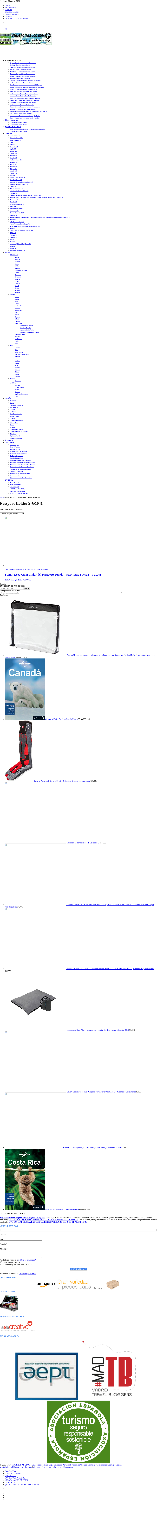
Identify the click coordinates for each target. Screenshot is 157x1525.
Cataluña (12, 418)
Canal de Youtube (15, 447)
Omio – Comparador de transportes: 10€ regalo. (24, 118)
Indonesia (17, 356)
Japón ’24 (13, 149)
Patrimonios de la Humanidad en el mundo (22, 464)
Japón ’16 (13, 186)
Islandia (17, 299)
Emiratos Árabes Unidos (22, 354)
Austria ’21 (13, 164)
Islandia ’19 (13, 171)
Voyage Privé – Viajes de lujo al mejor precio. (23, 89)
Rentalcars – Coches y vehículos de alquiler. (23, 71)
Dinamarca (18, 275)
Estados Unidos (19, 387)
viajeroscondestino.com (42, 1467)
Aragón (12, 403)
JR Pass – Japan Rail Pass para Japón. (21, 82)
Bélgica (17, 266)
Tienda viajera (14, 445)
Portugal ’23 (13, 155)
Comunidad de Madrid (16, 429)
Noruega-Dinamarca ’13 (17, 204)
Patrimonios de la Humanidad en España (22, 467)
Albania (17, 257)
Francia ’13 (13, 202)
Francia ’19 (13, 173)
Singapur (17, 367)
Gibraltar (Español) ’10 (17, 222)
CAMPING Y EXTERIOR (17, 491)
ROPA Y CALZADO (16, 484)
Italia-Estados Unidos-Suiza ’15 (19, 191)
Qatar (16, 365)
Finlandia (17, 283)
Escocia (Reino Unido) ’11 (17, 213)
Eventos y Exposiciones (16, 471)
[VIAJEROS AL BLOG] (26, 44)
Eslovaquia (18, 277)
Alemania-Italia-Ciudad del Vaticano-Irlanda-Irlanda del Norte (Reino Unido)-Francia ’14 (37, 197)
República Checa (20, 334)
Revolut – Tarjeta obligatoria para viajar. (22, 74)
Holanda (17, 290)
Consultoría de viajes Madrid (18, 124)
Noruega (17, 316)
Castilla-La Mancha (16, 414)
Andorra (17, 261)
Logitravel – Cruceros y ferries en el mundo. (23, 102)
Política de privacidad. (27, 1274)
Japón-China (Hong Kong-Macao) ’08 (21, 230)
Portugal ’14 (13, 193)
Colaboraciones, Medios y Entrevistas (21, 478)
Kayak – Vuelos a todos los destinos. (20, 69)
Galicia (12, 425)
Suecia (17, 341)
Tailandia (17, 369)
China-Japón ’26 (15, 135)
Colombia (17, 385)
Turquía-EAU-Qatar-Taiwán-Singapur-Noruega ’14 (25, 195)
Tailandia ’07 (14, 237)
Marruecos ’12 (14, 210)
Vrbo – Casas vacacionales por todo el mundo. (23, 91)
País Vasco (13, 433)
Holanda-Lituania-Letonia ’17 (19, 184)
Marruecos (18, 380)
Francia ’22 (13, 157)
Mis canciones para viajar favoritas (20, 460)
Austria (17, 263)
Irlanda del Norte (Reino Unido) (29, 332)
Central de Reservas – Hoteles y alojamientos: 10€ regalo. (27, 87)
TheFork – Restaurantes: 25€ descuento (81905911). (25, 80)
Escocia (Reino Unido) (26, 325)
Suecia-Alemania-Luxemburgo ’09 (20, 224)
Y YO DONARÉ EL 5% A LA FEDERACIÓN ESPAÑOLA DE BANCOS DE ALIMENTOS (48, 1222)
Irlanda (17, 297)
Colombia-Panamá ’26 (16, 138)
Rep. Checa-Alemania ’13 (17, 199)
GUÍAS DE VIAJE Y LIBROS (18, 493)
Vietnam (17, 376)
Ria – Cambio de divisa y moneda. (20, 78)
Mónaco (17, 314)
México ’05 (13, 248)
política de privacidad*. (27, 1260)
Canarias (12, 409)
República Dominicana (21, 394)
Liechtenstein (18, 305)
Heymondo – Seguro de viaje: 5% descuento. (23, 63)
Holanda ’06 (13, 246)
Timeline (119, 1465)
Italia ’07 (12, 241)
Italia (16, 301)
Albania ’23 (13, 151)
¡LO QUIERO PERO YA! (21, 580)
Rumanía (17, 336)
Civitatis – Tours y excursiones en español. (22, 67)
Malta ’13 (13, 206)
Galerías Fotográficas (16, 458)
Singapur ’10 (14, 215)
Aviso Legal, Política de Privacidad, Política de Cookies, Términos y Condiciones (75, 1465)
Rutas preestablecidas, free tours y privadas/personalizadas (27, 129)
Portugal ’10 (13, 219)
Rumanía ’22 (14, 162)
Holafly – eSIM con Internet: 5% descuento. (23, 76)
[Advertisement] (44, 51)
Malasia (17, 363)
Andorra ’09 (13, 228)
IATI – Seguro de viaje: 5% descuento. (21, 113)
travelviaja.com (26, 1467)
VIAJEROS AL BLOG (21, 1465)
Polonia (17, 319)
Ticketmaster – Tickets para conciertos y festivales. (25, 116)
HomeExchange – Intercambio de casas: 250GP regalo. (26, 85)
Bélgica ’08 (13, 233)
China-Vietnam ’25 (15, 140)
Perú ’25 (12, 142)
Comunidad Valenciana (17, 420)
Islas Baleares (14, 407)
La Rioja (12, 427)
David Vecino (37, 1465)
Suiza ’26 (12, 144)
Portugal (17, 321)
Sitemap (111, 1465)
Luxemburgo (18, 310)
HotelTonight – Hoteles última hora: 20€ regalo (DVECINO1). (28, 111)
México (17, 389)
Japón (16, 358)
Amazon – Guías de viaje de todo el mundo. (23, 96)
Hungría (17, 292)
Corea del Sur (19, 352)
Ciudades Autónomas (16, 438)
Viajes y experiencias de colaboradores (21, 475)
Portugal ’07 (13, 235)
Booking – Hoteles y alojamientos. (20, 65)
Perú (16, 396)
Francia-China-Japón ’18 (17, 177)
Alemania (17, 259)
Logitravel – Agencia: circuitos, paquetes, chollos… (25, 98)
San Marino (18, 339)
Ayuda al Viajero (15, 449)
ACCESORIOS (14, 482)
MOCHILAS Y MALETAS (17, 489)
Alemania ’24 (14, 146)
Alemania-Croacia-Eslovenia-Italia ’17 (21, 182)
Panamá (17, 392)
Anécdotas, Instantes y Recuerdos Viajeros (22, 462)
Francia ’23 (13, 153)
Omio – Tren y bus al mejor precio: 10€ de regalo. (24, 100)
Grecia (17, 288)
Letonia (17, 303)
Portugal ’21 (13, 166)
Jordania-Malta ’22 (16, 160)
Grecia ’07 (13, 239)
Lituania (17, 308)
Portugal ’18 (13, 175)
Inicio (2, 497)
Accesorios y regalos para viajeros (20, 473)
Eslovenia (17, 279)
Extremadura (14, 422)
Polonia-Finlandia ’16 (16, 188)
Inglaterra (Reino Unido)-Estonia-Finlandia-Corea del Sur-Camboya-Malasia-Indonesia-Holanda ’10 (40, 217)
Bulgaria (17, 268)
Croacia (17, 272)
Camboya (17, 347)
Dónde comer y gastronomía (18, 453)
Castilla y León (14, 416)
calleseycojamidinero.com (63, 1467)
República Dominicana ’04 (18, 250)
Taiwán (17, 372)
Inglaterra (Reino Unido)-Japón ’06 (20, 244)
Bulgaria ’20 (13, 169)
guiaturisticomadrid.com (9, 1467)
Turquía (17, 374)
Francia (17, 286)
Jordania (17, 361)
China (16, 350)
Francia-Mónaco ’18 (16, 180)
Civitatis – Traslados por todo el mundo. (22, 104)
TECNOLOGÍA (14, 486)
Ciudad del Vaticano (21, 270)
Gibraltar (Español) (25, 328)
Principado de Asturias (16, 405)
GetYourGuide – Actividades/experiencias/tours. (24, 93)
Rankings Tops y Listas (16, 456)
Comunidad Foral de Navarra (19, 431)
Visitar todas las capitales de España (20, 469)
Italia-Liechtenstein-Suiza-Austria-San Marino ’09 (25, 226)
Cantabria (13, 411)
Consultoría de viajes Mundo (18, 122)
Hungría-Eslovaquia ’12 (17, 208)
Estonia (17, 281)
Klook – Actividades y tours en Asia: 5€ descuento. (25, 107)
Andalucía (13, 400)
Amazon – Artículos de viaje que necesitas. (22, 109)
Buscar (26, 588)
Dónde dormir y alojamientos (18, 451)
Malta (16, 312)
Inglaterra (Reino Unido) (27, 330)
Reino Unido (18, 323)
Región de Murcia (15, 436)
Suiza (16, 343)
